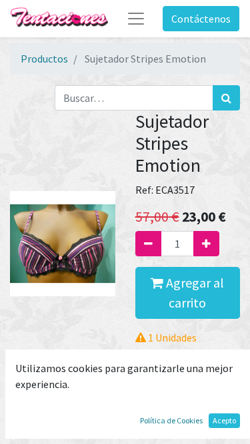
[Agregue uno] (206, 243)
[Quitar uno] (148, 243)
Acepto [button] (224, 420)
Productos (44, 58)
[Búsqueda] (226, 98)
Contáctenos (201, 18)
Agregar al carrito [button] (193, 292)
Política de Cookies (171, 420)
